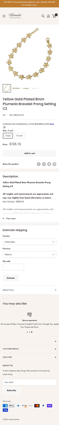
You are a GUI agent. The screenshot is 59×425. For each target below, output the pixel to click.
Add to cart (29, 153)
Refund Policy (8, 290)
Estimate (11, 278)
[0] (54, 16)
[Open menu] (4, 16)
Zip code (6, 261)
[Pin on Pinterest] (44, 164)
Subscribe (11, 390)
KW (4, 115)
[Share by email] (54, 164)
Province (6, 248)
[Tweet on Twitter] (49, 164)
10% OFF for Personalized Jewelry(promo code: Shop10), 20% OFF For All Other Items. (29, 3)
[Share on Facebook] (39, 164)
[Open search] (43, 16)
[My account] (48, 16)
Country (6, 236)
